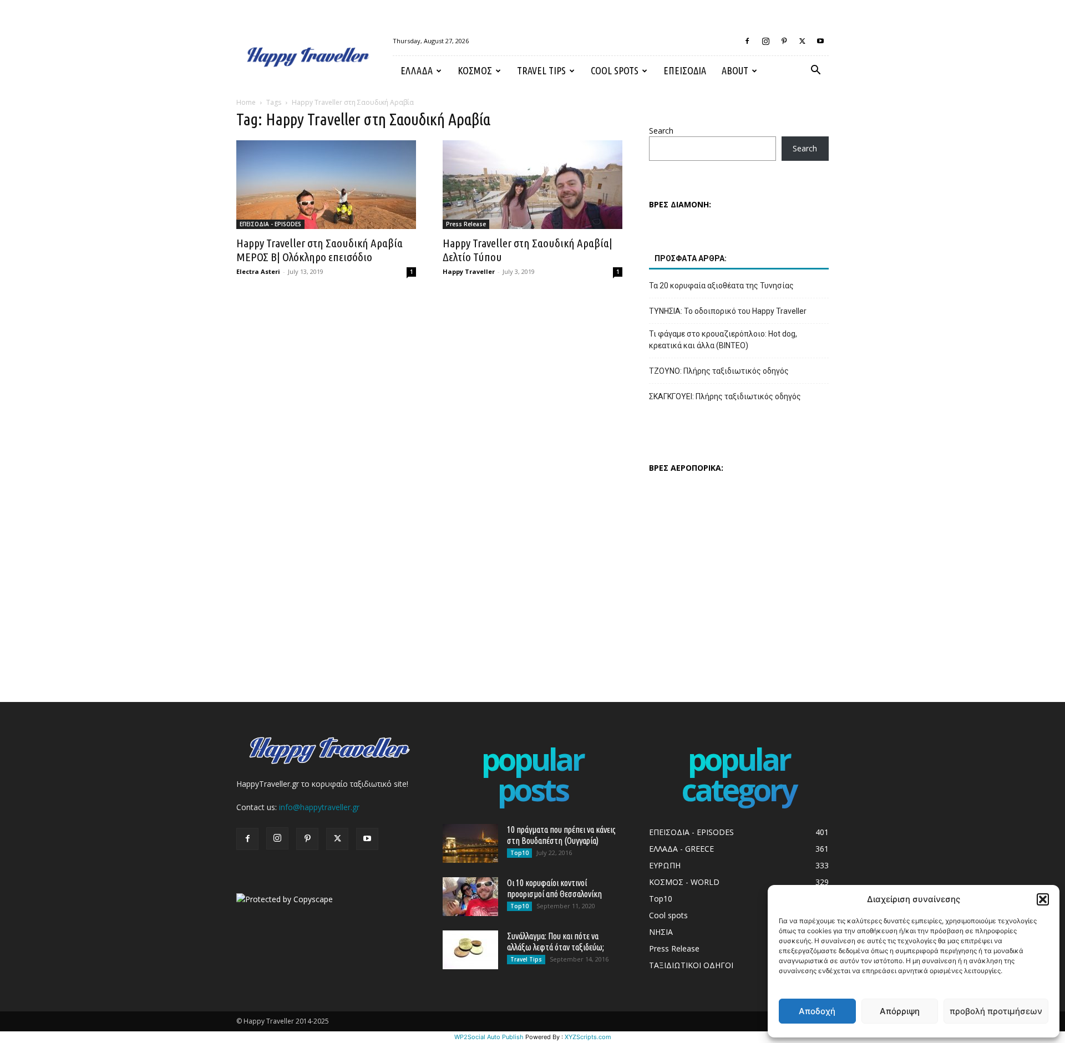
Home (246, 102)
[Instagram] (765, 41)
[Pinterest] (783, 41)
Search (661, 130)
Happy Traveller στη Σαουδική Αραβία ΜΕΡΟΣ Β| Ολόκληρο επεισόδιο (319, 249)
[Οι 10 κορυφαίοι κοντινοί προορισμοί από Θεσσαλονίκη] (470, 896)
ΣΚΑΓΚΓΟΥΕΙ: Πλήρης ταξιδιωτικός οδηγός (725, 396)
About (735, 70)
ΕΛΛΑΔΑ (416, 70)
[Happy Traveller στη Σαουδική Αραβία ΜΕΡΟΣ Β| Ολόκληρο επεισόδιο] (326, 184)
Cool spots (614, 70)
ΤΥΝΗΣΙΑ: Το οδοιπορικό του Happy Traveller (728, 311)
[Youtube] (820, 41)
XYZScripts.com (588, 1037)
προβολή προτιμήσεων (996, 1011)
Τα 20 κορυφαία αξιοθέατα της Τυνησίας (721, 285)
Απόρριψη (900, 1011)
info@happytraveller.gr (319, 807)
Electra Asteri (258, 271)
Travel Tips (541, 70)
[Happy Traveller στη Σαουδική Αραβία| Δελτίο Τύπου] (532, 184)
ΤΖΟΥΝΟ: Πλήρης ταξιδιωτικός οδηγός (719, 371)
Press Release (466, 224)
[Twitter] (802, 41)
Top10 (519, 853)
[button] (1042, 899)
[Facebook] (747, 41)
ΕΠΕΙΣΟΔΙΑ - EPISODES (270, 224)
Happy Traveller (469, 271)
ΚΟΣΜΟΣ (475, 70)
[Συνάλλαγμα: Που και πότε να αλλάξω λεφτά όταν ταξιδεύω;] (470, 949)
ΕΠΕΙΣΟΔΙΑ (684, 70)
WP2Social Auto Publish (489, 1037)
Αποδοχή (817, 1011)
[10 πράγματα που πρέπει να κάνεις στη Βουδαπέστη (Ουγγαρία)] (470, 843)
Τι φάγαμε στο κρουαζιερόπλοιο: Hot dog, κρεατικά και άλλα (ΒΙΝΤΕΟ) (723, 339)
